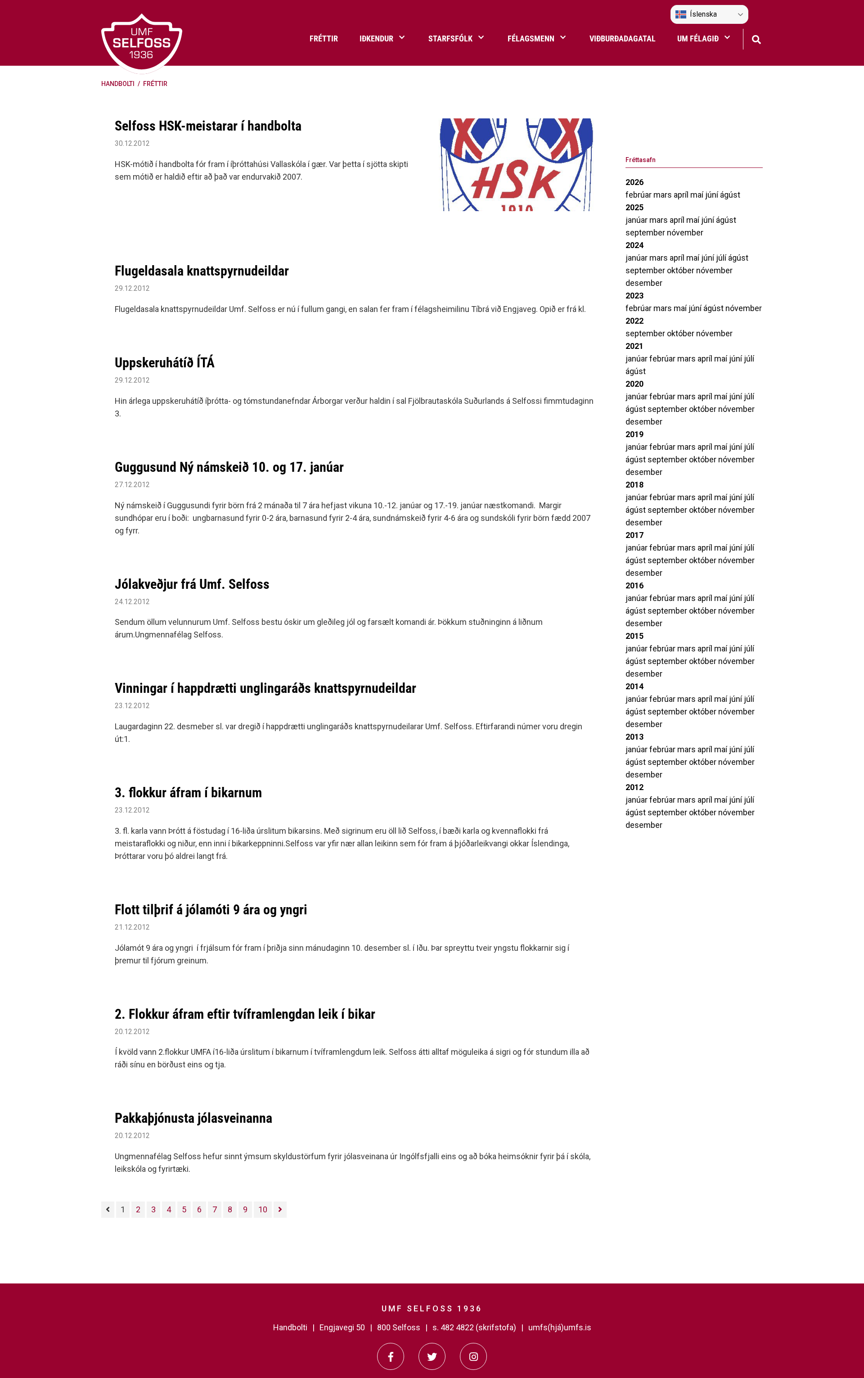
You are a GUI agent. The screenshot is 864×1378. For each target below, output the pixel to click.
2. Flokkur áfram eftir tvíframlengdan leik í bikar (245, 1014)
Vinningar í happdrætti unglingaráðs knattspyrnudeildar (265, 688)
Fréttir (155, 83)
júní (712, 194)
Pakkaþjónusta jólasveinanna (193, 1118)
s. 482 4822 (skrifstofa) (474, 1327)
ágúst (730, 194)
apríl (682, 194)
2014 (635, 686)
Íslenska (703, 14)
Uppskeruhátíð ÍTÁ (165, 362)
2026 (635, 182)
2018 (635, 484)
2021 (635, 346)
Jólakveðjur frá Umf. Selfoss (192, 584)
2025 (635, 207)
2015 (635, 636)
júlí (722, 257)
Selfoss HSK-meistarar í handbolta (208, 126)
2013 (635, 736)
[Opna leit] (756, 38)
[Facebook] (390, 1356)
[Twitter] (432, 1356)
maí (697, 194)
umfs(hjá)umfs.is (559, 1327)
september (646, 232)
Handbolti (118, 83)
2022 (635, 320)
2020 (635, 384)
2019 (635, 434)
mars (663, 194)
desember (644, 283)
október (681, 270)
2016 (635, 585)
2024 (635, 245)
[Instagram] (473, 1356)
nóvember (685, 232)
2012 (635, 787)
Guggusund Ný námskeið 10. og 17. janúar (229, 467)
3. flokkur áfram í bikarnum (188, 792)
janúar (637, 220)
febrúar (639, 194)
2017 (635, 535)
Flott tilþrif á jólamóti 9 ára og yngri (211, 909)
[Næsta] (280, 1210)
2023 (635, 295)
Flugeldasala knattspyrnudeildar (202, 271)
